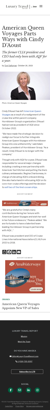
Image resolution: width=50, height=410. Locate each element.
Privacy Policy (19, 406)
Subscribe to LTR (27, 371)
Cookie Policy (9, 406)
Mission (24, 336)
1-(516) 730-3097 (25, 361)
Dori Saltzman (11, 65)
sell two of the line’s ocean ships (21, 187)
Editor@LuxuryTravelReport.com (25, 356)
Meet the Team (24, 342)
